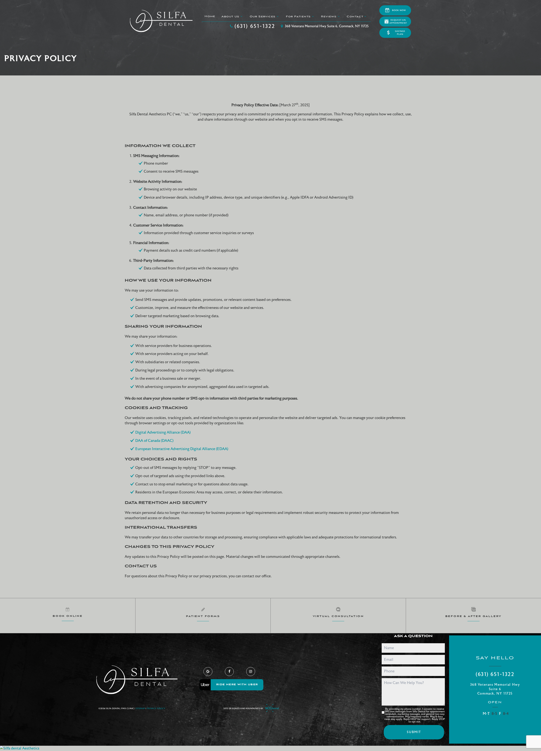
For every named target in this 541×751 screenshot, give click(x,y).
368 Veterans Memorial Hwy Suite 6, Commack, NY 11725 (327, 26)
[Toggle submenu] (241, 16)
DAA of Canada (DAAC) (154, 440)
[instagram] (250, 671)
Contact (355, 16)
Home (210, 16)
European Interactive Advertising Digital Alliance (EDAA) (181, 449)
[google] (208, 671)
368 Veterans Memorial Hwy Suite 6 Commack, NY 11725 (495, 689)
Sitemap (140, 708)
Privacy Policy (156, 708)
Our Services (263, 16)
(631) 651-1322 (255, 26)
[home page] (161, 21)
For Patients (298, 16)
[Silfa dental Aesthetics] (270, 748)
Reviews (328, 16)
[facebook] (229, 671)
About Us (230, 16)
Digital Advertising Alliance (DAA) (163, 432)
